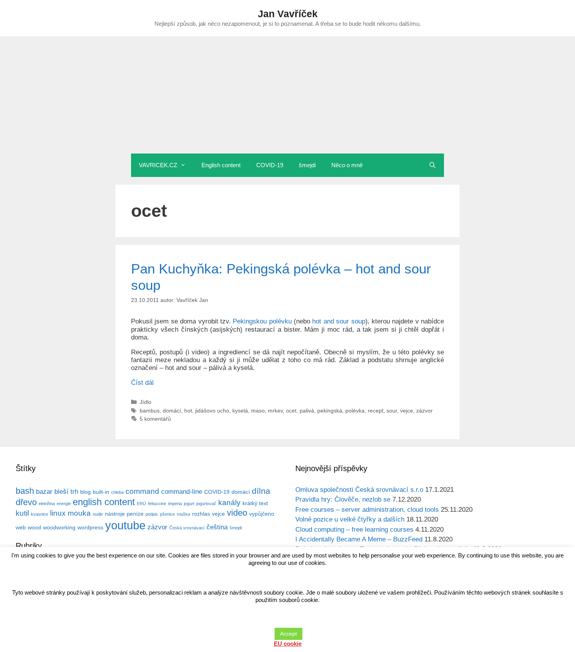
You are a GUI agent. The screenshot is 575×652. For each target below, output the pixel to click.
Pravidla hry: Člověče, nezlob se (342, 499)
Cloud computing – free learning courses (354, 529)
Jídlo (145, 402)
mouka (79, 513)
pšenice (167, 514)
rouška (183, 514)
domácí (172, 410)
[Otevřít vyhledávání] (432, 165)
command (142, 491)
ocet (291, 410)
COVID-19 (269, 165)
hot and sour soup (338, 321)
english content (104, 502)
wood (34, 527)
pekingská (329, 410)
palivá (307, 410)
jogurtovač (206, 503)
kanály (229, 502)
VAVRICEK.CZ (158, 165)
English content (221, 165)
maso (258, 410)
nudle (98, 514)
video (237, 513)
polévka (355, 410)
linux (58, 513)
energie (64, 503)
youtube (125, 525)
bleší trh (66, 491)
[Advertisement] (287, 95)
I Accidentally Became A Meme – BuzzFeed (358, 539)
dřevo (26, 502)
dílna (261, 490)
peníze (135, 514)
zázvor (424, 410)
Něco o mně (347, 165)
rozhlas (201, 514)
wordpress (90, 527)
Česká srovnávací (187, 527)
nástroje (115, 514)
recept (375, 410)
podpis (152, 514)
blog (85, 492)
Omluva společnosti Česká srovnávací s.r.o (359, 489)
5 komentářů (155, 419)
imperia (175, 503)
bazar (44, 491)
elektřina (47, 503)
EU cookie (288, 643)
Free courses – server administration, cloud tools (367, 509)
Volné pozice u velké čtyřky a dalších (349, 519)
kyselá (240, 410)
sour (391, 410)
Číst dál (142, 382)
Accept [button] (288, 634)
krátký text (255, 503)
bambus (150, 410)
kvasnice (39, 514)
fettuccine (157, 503)
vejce (406, 410)
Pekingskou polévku (262, 321)
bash (25, 491)
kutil (22, 513)
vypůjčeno (261, 514)
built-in (101, 492)
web (21, 527)
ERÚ (141, 503)
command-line (181, 491)
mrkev (275, 410)
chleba (117, 492)
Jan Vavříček (288, 13)
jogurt (189, 503)
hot (188, 410)
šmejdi (307, 165)
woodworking (59, 527)
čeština (217, 527)
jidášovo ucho (212, 410)
